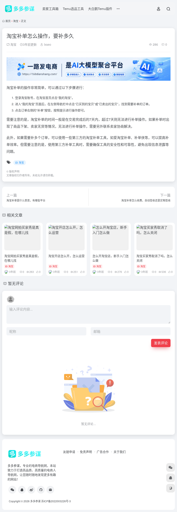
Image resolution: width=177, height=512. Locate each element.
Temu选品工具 (73, 8)
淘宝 (15, 21)
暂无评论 (16, 283)
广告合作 (103, 451)
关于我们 (120, 451)
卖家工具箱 (50, 8)
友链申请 (69, 451)
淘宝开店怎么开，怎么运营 (66, 256)
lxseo (47, 44)
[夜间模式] (170, 488)
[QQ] (22, 490)
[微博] (31, 490)
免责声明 (86, 451)
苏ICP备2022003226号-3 (56, 501)
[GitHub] (41, 490)
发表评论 (161, 342)
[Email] (50, 490)
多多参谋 (35, 501)
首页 (8, 21)
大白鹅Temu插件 (100, 8)
